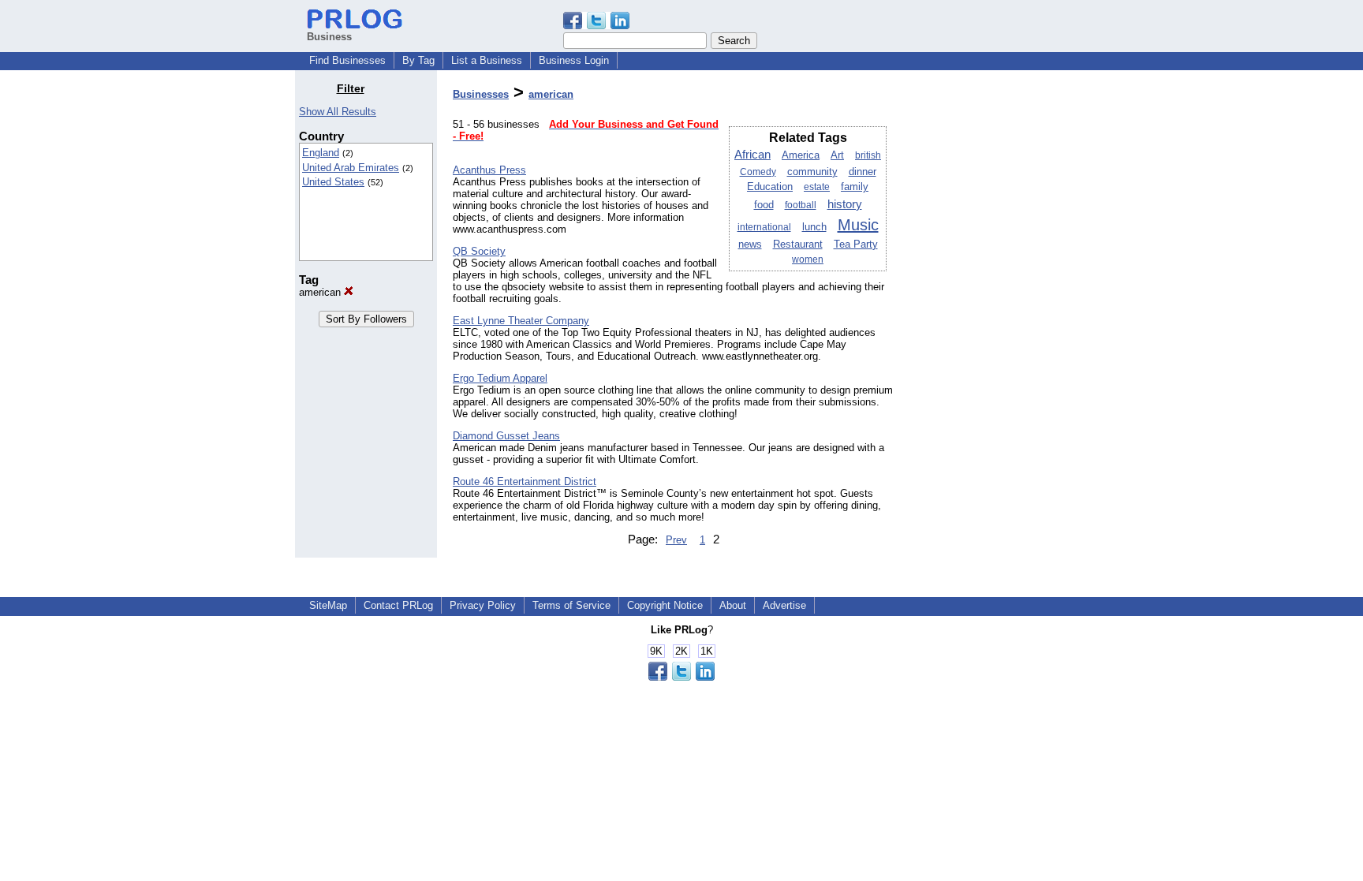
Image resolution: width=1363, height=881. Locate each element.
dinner (862, 171)
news (750, 244)
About (732, 605)
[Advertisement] (987, 318)
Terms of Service (571, 605)
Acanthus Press (489, 170)
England (320, 153)
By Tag (418, 60)
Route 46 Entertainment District (524, 481)
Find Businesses (347, 60)
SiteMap (328, 605)
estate (817, 186)
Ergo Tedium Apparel (500, 378)
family (854, 186)
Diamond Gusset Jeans (506, 436)
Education (770, 186)
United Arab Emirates (350, 168)
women (807, 259)
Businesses (481, 94)
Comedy (758, 171)
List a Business (486, 60)
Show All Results (337, 112)
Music (858, 224)
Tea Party (856, 244)
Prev (676, 540)
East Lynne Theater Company (521, 321)
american (321, 292)
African (752, 154)
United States (333, 182)
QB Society (479, 251)
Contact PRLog (398, 605)
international (764, 227)
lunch (814, 227)
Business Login (574, 60)
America (801, 155)
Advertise (784, 605)
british (868, 155)
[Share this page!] (596, 26)
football (800, 205)
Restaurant (798, 244)
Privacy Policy (483, 605)
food (764, 205)
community (812, 171)
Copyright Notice (665, 605)
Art (837, 155)
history (844, 204)
